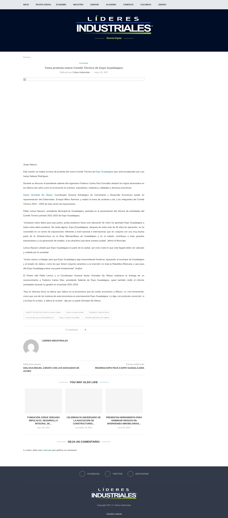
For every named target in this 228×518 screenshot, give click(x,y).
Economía (61, 5)
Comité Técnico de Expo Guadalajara (43, 312)
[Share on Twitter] (94, 330)
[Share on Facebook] (90, 330)
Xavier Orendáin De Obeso (97, 318)
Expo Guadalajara (104, 171)
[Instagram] (118, 44)
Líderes (162, 5)
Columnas (145, 5)
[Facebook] (110, 44)
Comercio (128, 5)
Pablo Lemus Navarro (69, 318)
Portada (26, 57)
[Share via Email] (100, 330)
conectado (47, 450)
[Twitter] (114, 44)
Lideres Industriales (81, 72)
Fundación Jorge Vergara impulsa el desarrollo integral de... (43, 420)
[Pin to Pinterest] (97, 330)
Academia (111, 5)
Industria (78, 5)
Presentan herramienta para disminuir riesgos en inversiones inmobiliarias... (124, 420)
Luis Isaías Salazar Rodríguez (39, 318)
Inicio (26, 5)
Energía (94, 5)
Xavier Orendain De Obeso (37, 195)
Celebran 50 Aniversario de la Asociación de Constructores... (84, 420)
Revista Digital (43, 5)
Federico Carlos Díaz (99, 312)
